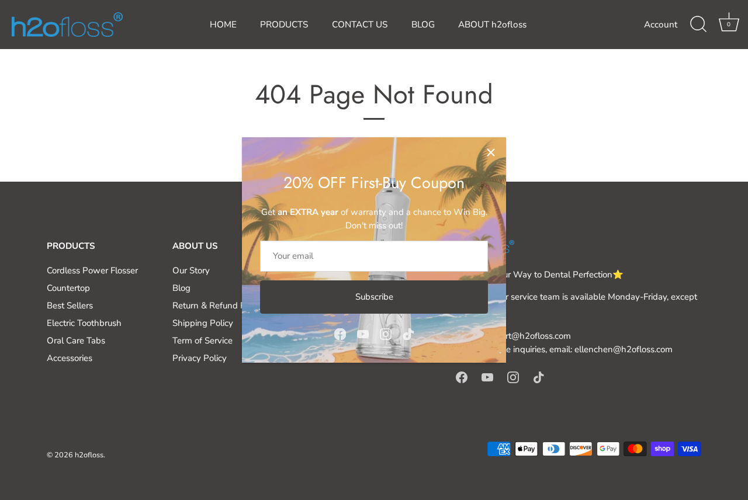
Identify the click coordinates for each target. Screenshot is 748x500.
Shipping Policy (202, 323)
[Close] (491, 152)
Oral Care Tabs (76, 340)
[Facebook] (340, 333)
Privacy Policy (199, 358)
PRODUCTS (284, 24)
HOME (223, 24)
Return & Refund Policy (218, 305)
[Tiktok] (408, 333)
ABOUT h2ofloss (492, 24)
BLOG (423, 24)
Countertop (68, 288)
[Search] (698, 24)
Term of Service (202, 340)
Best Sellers (70, 305)
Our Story (191, 270)
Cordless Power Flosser (92, 270)
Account (660, 24)
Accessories (69, 358)
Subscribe (374, 297)
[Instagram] (386, 333)
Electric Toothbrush (84, 323)
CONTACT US (359, 24)
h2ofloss (89, 455)
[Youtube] (363, 333)
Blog (181, 288)
